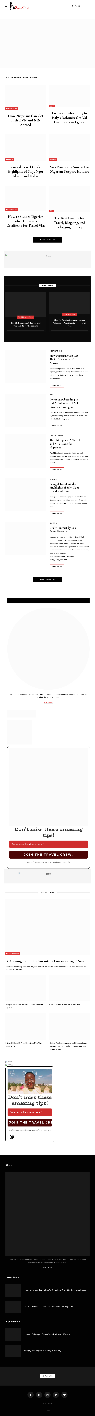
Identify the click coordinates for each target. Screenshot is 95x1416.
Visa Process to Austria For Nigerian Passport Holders (69, 169)
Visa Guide (47, 285)
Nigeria (53, 523)
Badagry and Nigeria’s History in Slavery (42, 1351)
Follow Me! (48, 1376)
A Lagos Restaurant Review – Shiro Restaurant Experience (24, 1006)
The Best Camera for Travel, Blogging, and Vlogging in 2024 (69, 222)
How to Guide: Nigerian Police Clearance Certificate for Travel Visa (26, 221)
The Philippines (25, 317)
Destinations (11, 108)
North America (12, 953)
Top (48, 1411)
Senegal (9, 160)
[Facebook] (30, 1395)
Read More (57, 385)
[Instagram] (47, 1395)
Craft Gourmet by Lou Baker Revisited (63, 529)
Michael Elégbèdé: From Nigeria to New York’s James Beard (24, 1044)
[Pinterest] (56, 1395)
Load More (46, 240)
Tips (51, 211)
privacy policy (53, 862)
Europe (53, 160)
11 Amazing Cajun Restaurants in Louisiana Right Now (45, 961)
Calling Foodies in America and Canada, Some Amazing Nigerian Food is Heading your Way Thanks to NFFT (68, 1046)
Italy (47, 37)
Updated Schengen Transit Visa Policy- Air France (47, 1334)
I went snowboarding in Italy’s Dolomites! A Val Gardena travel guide (47, 45)
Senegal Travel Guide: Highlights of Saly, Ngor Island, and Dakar (25, 171)
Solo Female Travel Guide (21, 77)
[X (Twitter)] (39, 1395)
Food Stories (47, 893)
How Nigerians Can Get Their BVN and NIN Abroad (25, 120)
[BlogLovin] (64, 1395)
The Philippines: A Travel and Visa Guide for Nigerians (65, 443)
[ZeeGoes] (19, 6)
